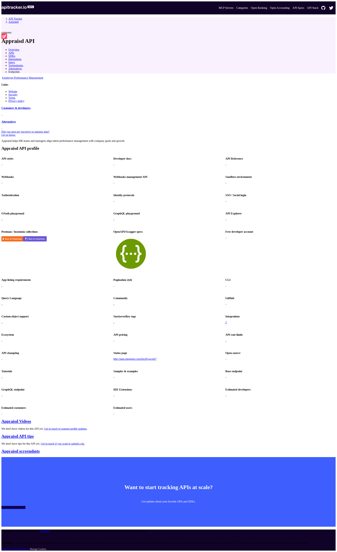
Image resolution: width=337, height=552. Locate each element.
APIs (11, 52)
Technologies (15, 65)
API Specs (298, 7)
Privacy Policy (21, 549)
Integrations (14, 59)
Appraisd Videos (16, 421)
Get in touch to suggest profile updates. (65, 428)
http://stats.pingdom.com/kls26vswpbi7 (135, 358)
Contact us (6, 549)
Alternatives (15, 68)
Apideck (45, 531)
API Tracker (15, 18)
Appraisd (13, 21)
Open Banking (259, 7)
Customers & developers (16, 107)
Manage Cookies (38, 549)
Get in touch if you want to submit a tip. (63, 443)
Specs (11, 62)
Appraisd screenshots (20, 451)
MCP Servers (226, 7)
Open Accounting (280, 7)
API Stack (312, 7)
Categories (242, 7)
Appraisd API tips (17, 436)
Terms (11, 97)
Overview (13, 49)
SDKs (11, 55)
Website (12, 91)
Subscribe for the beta (13, 507)
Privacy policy (16, 100)
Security (13, 94)
